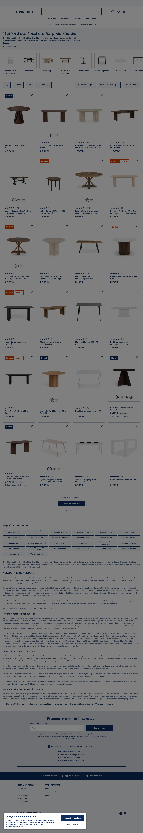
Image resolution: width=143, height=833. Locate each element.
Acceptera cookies (73, 818)
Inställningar (72, 824)
